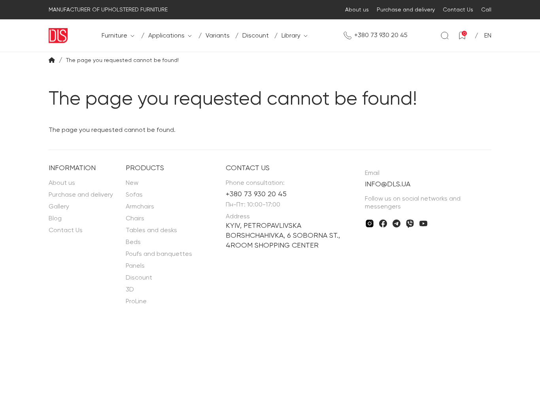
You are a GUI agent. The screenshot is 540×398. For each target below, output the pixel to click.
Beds (133, 242)
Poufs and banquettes (159, 253)
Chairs (135, 218)
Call (486, 9)
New (132, 182)
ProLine (136, 301)
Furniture (114, 35)
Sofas (134, 194)
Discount (255, 35)
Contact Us (458, 9)
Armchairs (140, 206)
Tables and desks (151, 230)
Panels (135, 265)
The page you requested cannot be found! (122, 60)
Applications (166, 35)
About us (357, 9)
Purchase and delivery (406, 9)
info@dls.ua (387, 184)
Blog (55, 218)
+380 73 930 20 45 (381, 35)
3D (130, 289)
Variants (218, 35)
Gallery (59, 206)
